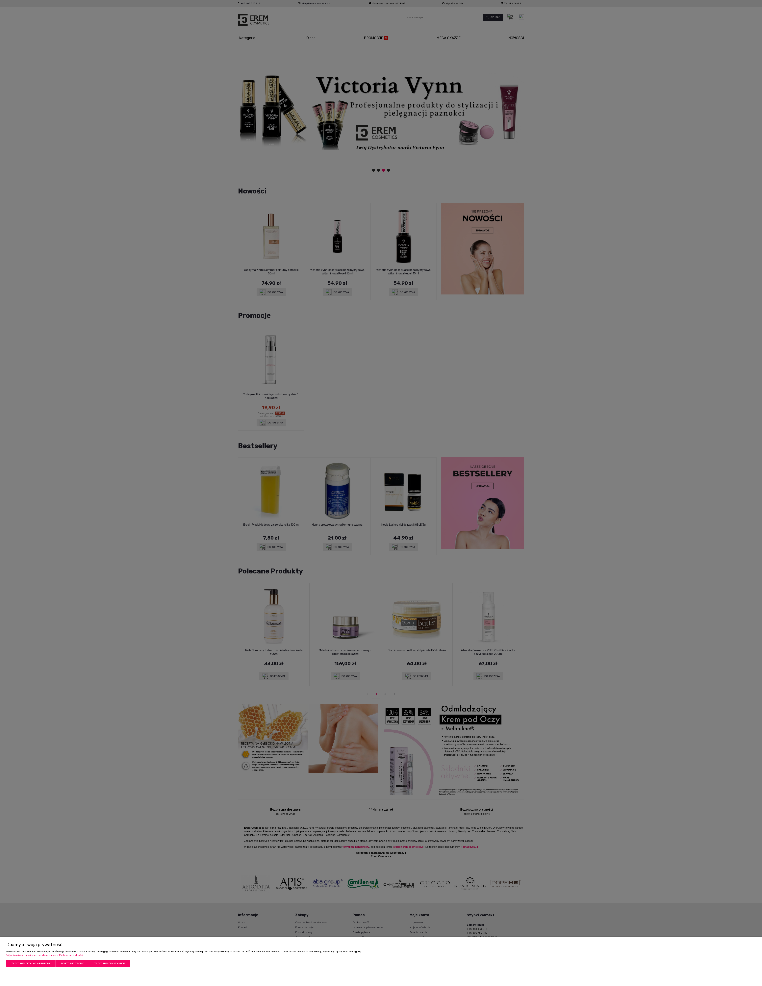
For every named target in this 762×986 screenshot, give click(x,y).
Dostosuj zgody (72, 963)
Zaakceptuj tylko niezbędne (31, 963)
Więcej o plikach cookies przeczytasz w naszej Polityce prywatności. (45, 955)
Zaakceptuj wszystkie (109, 963)
